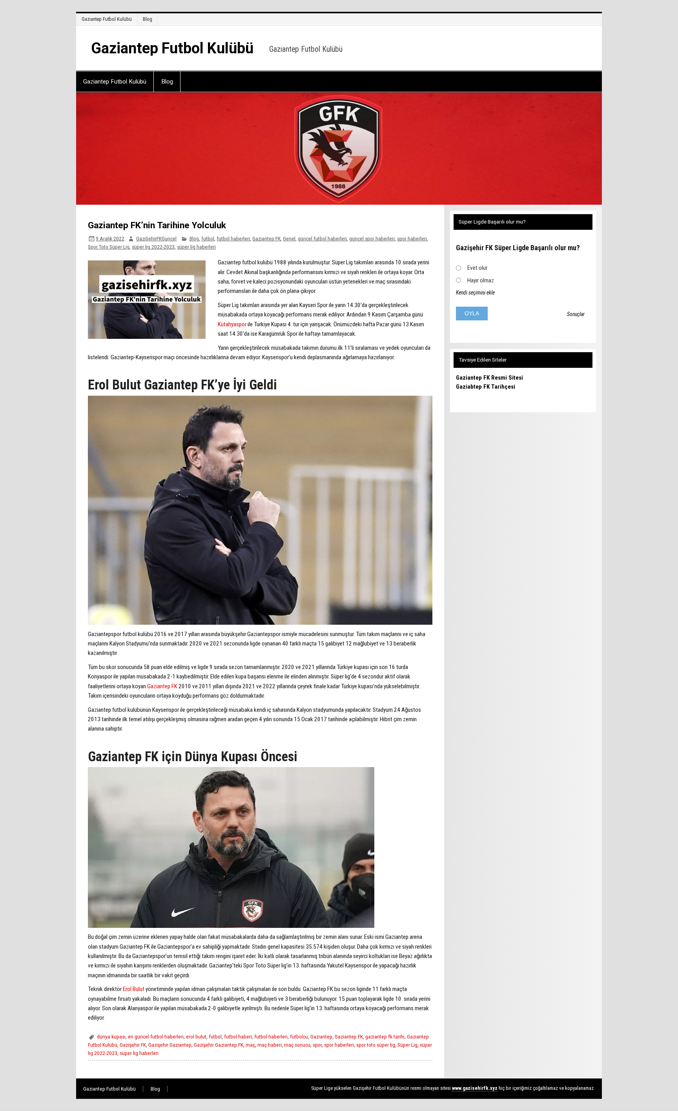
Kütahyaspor (232, 324)
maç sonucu (297, 1045)
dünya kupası (111, 1036)
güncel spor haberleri (372, 238)
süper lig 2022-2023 (153, 247)
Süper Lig (407, 1045)
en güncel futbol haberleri (156, 1036)
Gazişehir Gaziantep (169, 1045)
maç (250, 1045)
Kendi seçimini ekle (475, 292)
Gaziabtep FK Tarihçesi (485, 386)
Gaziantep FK (266, 238)
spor (317, 1045)
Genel (289, 238)
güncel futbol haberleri (322, 238)
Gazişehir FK (133, 1045)
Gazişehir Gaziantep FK (218, 1045)
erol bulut (196, 1036)
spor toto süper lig (375, 1045)
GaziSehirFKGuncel (156, 238)
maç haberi (269, 1045)
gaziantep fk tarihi (385, 1036)
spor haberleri (412, 238)
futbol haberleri (233, 238)
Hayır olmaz (480, 280)
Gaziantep (321, 1036)
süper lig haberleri (196, 247)
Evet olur (477, 267)
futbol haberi (238, 1036)
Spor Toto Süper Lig (108, 247)
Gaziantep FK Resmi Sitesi (489, 377)
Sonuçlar (576, 314)
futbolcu (299, 1036)
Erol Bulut (133, 989)
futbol (207, 238)
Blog (147, 19)
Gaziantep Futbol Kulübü (107, 19)
